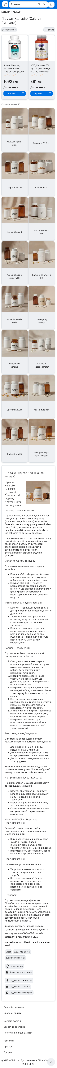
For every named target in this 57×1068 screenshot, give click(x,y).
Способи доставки (14, 1007)
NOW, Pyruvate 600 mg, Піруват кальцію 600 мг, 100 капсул (40, 68)
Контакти (9, 1040)
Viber (8, 951)
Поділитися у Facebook (21, 980)
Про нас (8, 1046)
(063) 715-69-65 (22, 951)
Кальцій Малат (14, 454)
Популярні (10, 29)
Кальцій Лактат (41, 409)
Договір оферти (12, 1021)
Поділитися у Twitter (20, 986)
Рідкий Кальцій (41, 187)
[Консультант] (51, 1062)
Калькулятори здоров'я (21, 972)
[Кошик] (51, 5)
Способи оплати (12, 1013)
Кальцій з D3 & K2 (42, 143)
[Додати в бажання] (23, 93)
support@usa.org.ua (15, 957)
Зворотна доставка (14, 1026)
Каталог (5, 11)
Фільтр (51, 29)
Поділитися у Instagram (21, 992)
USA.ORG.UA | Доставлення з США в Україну (29, 1060)
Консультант (17, 966)
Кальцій (17, 11)
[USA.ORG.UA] (5, 4)
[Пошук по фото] (39, 4)
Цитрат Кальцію (15, 187)
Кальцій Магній (14, 232)
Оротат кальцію (14, 409)
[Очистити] (45, 4)
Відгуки (8, 1052)
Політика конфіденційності (18, 1032)
